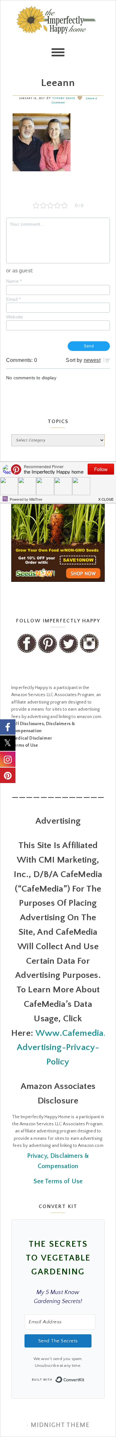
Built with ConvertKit (84, 1377)
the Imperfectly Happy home (58, 32)
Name (14, 281)
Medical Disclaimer (31, 738)
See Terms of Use (58, 1181)
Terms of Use (24, 745)
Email (13, 299)
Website (14, 316)
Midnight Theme (60, 1425)
